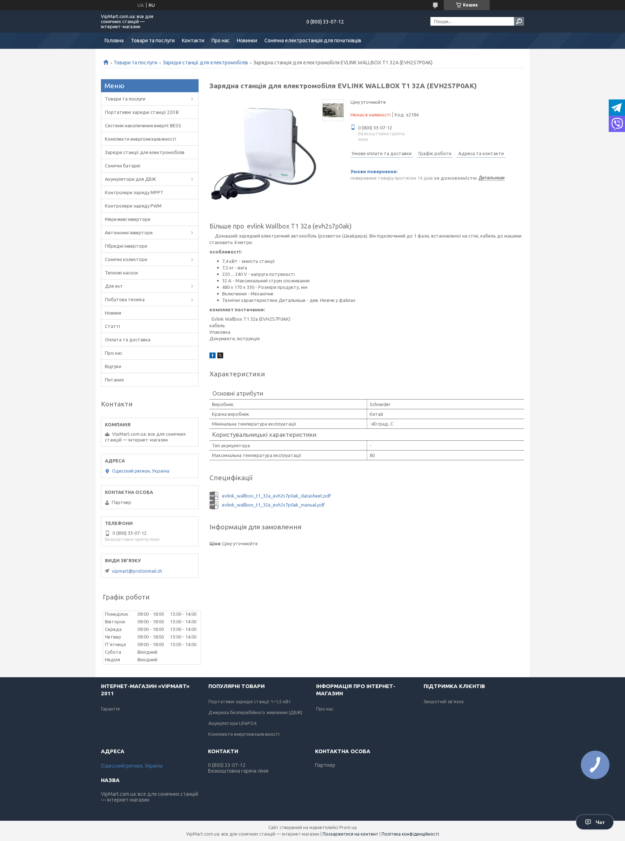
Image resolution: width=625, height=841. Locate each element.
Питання (114, 379)
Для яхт (114, 286)
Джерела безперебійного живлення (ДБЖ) (255, 712)
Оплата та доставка (127, 339)
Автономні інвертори (129, 232)
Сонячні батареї (123, 165)
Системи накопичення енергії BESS (143, 125)
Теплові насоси (121, 272)
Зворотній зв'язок (444, 701)
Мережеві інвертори (127, 219)
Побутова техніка (125, 299)
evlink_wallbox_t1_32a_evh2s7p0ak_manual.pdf (273, 504)
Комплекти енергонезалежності (140, 138)
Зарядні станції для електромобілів (205, 62)
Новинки (247, 40)
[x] (220, 356)
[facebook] (212, 356)
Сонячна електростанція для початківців (312, 40)
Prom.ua (348, 827)
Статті (112, 326)
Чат (600, 822)
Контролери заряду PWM (133, 205)
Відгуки (113, 366)
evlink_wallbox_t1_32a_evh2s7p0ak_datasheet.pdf (276, 495)
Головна (114, 40)
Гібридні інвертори (126, 245)
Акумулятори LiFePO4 (232, 723)
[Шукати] (519, 21)
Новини (113, 312)
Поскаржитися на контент (350, 834)
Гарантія (110, 708)
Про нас (221, 40)
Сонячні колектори (126, 259)
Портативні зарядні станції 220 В (142, 112)
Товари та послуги (153, 40)
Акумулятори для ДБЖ (130, 179)
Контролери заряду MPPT (134, 192)
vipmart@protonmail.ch (137, 570)
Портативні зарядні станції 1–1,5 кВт (249, 701)
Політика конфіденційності (410, 834)
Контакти (193, 40)
